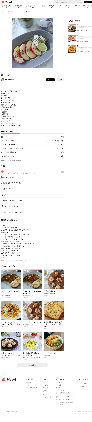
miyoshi (48, 355)
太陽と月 (6, 326)
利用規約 (58, 387)
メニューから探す (30, 385)
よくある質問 (59, 404)
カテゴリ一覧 (46, 394)
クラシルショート (69, 6)
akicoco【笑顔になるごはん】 (32, 357)
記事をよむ (51, 6)
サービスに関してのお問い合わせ (65, 402)
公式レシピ (44, 6)
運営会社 (58, 385)
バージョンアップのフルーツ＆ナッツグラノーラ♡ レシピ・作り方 (11, 323)
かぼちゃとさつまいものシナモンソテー (11, 292)
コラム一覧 (45, 387)
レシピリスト (46, 385)
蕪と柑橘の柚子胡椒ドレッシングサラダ (32, 354)
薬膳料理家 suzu (10, 79)
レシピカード (59, 6)
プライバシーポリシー (62, 390)
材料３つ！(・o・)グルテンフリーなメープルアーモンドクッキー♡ (11, 354)
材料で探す (28, 382)
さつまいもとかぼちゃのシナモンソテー (32, 292)
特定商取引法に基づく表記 (63, 399)
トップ (44, 382)
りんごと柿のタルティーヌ (53, 291)
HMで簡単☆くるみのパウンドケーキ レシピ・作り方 (53, 323)
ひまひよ (6, 357)
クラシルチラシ (83, 384)
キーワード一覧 (47, 397)
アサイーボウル (49, 353)
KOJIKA (48, 326)
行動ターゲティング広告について (65, 397)
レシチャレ (82, 386)
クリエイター (78, 6)
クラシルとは (59, 382)
